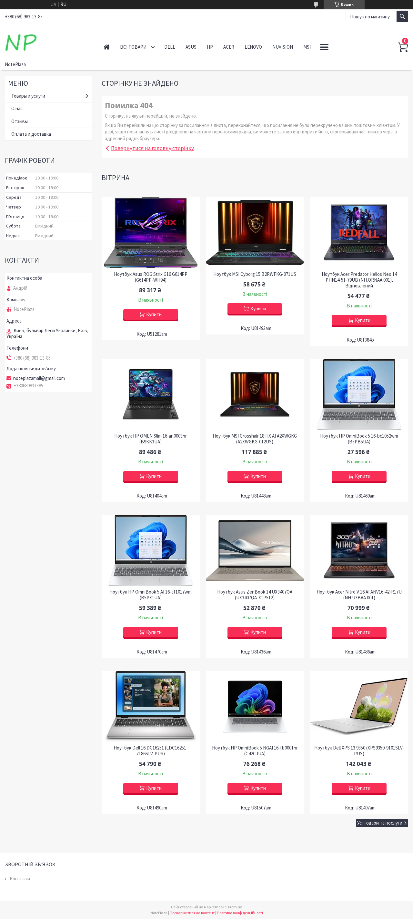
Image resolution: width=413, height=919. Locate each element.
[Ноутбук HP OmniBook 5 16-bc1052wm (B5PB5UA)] (359, 394)
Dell (169, 47)
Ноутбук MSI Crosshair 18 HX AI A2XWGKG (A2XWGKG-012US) (255, 439)
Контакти (20, 878)
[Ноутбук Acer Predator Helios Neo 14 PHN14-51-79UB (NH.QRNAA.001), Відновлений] (359, 232)
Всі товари (133, 47)
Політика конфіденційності (240, 912)
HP (210, 47)
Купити (154, 314)
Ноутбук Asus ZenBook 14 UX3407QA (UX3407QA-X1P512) (254, 595)
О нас (17, 108)
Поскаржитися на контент (192, 912)
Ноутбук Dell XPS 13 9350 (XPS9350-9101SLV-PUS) (359, 751)
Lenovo (253, 47)
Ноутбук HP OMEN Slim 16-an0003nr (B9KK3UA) (150, 439)
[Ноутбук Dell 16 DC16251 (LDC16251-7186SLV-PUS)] (150, 706)
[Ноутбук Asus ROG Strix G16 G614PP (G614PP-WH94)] (150, 232)
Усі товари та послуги (379, 823)
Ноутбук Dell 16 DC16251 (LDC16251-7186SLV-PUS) (151, 751)
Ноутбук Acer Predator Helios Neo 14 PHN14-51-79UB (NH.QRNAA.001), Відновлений (359, 280)
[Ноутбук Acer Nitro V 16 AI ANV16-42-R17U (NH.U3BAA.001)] (359, 550)
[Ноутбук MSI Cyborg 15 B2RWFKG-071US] (255, 232)
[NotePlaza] (47, 41)
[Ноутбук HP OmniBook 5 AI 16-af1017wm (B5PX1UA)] (150, 550)
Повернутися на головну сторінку (152, 148)
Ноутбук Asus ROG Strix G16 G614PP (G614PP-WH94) (150, 277)
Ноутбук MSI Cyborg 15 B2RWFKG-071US (254, 274)
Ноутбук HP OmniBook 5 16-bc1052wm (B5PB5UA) (359, 439)
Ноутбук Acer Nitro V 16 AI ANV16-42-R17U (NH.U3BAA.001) (359, 595)
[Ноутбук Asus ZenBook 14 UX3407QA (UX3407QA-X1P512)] (255, 550)
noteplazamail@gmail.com (39, 378)
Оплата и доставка (31, 134)
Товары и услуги (28, 96)
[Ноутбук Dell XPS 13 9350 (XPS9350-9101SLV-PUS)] (359, 706)
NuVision (282, 47)
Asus (191, 47)
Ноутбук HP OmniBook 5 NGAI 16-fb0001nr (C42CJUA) (255, 751)
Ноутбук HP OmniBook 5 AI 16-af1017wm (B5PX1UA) (150, 595)
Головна (107, 47)
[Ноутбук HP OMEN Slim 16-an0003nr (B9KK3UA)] (150, 394)
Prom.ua (235, 906)
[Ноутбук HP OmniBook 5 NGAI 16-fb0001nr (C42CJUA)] (255, 706)
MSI (307, 47)
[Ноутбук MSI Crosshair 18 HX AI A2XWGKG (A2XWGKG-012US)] (255, 394)
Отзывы (19, 121)
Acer (228, 47)
